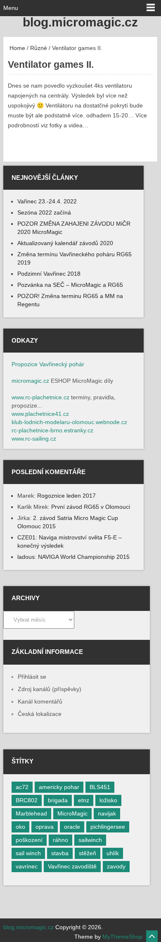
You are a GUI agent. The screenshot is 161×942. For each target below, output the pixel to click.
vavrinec (27, 866)
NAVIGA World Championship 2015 (84, 556)
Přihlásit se (32, 676)
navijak (107, 813)
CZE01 (26, 537)
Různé (38, 48)
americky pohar (59, 787)
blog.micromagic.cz (80, 22)
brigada (58, 800)
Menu (10, 8)
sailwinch (90, 840)
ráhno (60, 840)
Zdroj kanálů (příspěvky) (49, 689)
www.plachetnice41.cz (40, 413)
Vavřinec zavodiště (72, 866)
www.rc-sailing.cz (34, 438)
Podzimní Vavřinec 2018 (48, 273)
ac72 (22, 787)
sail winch (28, 853)
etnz (83, 800)
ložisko (108, 800)
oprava (45, 826)
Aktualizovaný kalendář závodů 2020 (65, 243)
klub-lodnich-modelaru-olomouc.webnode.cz (69, 422)
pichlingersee (107, 826)
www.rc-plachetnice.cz (40, 397)
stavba (60, 853)
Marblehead (31, 813)
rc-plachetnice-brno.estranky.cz (52, 430)
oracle (72, 826)
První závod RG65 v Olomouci (90, 506)
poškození (29, 840)
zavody (116, 866)
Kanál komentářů (40, 701)
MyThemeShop (122, 936)
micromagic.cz (30, 380)
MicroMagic (72, 813)
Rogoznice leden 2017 (66, 495)
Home (16, 48)
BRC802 (27, 800)
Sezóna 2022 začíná (44, 212)
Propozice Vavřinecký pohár (48, 364)
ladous (26, 556)
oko (20, 826)
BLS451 (100, 787)
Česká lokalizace (40, 714)
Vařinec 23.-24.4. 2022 (47, 201)
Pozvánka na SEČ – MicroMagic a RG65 (70, 284)
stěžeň (87, 853)
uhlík (113, 853)
